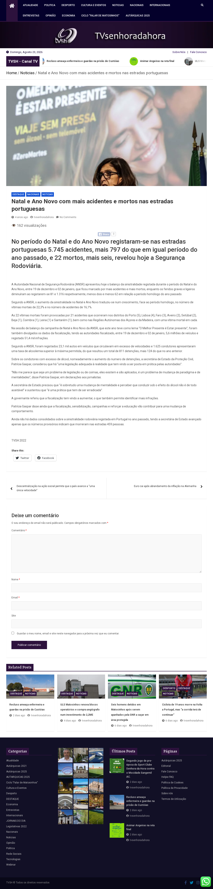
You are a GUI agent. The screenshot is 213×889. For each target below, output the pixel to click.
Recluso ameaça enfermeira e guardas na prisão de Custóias (140, 801)
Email (15, 597)
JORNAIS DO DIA (15, 820)
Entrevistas (31, 15)
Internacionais (160, 5)
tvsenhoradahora (44, 217)
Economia (68, 15)
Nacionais (137, 5)
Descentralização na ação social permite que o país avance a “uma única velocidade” (56, 488)
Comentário (19, 530)
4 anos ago (21, 217)
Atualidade (30, 5)
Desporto (68, 5)
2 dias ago (19, 715)
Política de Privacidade (174, 788)
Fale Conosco (198, 52)
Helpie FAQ (167, 777)
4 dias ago (70, 720)
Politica (49, 5)
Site (13, 615)
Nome (15, 579)
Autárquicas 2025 (138, 15)
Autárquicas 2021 (16, 765)
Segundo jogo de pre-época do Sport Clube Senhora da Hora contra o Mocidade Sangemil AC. (140, 768)
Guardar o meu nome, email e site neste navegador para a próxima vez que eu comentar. (68, 633)
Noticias (118, 5)
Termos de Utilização (173, 799)
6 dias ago (121, 725)
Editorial (166, 765)
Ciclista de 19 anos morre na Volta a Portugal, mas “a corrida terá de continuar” (182, 709)
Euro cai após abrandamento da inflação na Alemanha (165, 486)
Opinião (51, 15)
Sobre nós (167, 793)
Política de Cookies (172, 782)
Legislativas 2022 (16, 826)
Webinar (11, 864)
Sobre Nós (178, 52)
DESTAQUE (18, 194)
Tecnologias (13, 859)
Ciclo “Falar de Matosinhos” (100, 15)
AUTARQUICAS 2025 (18, 777)
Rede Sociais (13, 853)
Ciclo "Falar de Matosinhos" (22, 782)
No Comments (68, 217)
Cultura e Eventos (93, 5)
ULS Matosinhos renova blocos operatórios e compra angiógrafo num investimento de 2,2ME (80, 709)
